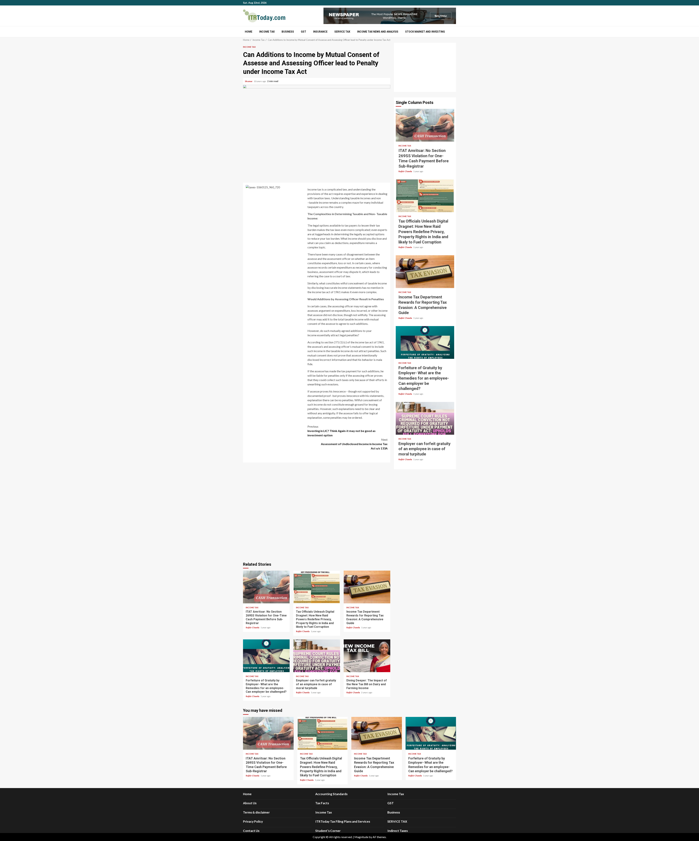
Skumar (249, 81)
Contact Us (251, 831)
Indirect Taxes (397, 831)
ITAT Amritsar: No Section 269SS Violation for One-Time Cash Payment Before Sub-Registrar (266, 587)
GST (303, 31)
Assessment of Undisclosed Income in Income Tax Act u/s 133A (354, 444)
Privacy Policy (253, 821)
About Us (249, 803)
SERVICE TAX (342, 31)
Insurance (320, 31)
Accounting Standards (331, 794)
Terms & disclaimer (256, 812)
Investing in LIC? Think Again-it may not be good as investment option (341, 431)
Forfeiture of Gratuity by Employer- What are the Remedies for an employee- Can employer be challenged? (266, 655)
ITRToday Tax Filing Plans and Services (342, 821)
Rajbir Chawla (253, 627)
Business (288, 31)
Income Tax (267, 31)
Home (248, 31)
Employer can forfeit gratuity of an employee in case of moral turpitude (316, 655)
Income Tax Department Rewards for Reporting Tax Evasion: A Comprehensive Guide (367, 587)
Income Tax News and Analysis (377, 31)
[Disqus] (316, 511)
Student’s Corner (328, 831)
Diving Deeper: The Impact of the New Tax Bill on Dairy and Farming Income (367, 655)
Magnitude (361, 837)
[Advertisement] (425, 67)
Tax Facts (322, 803)
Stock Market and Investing (425, 31)
